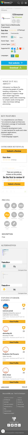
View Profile (14, 321)
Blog (5, 409)
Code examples (7, 411)
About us (20, 400)
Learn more (5, 387)
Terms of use (21, 404)
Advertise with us (8, 406)
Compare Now (22, 270)
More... (21, 37)
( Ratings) (21, 30)
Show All (24, 387)
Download (14, 67)
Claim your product (8, 404)
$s (8, 2)
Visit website (14, 62)
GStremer (18, 17)
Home (2, 8)
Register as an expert (9, 413)
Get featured (7, 400)
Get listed (6, 402)
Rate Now (6, 262)
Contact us (20, 402)
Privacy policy (21, 406)
